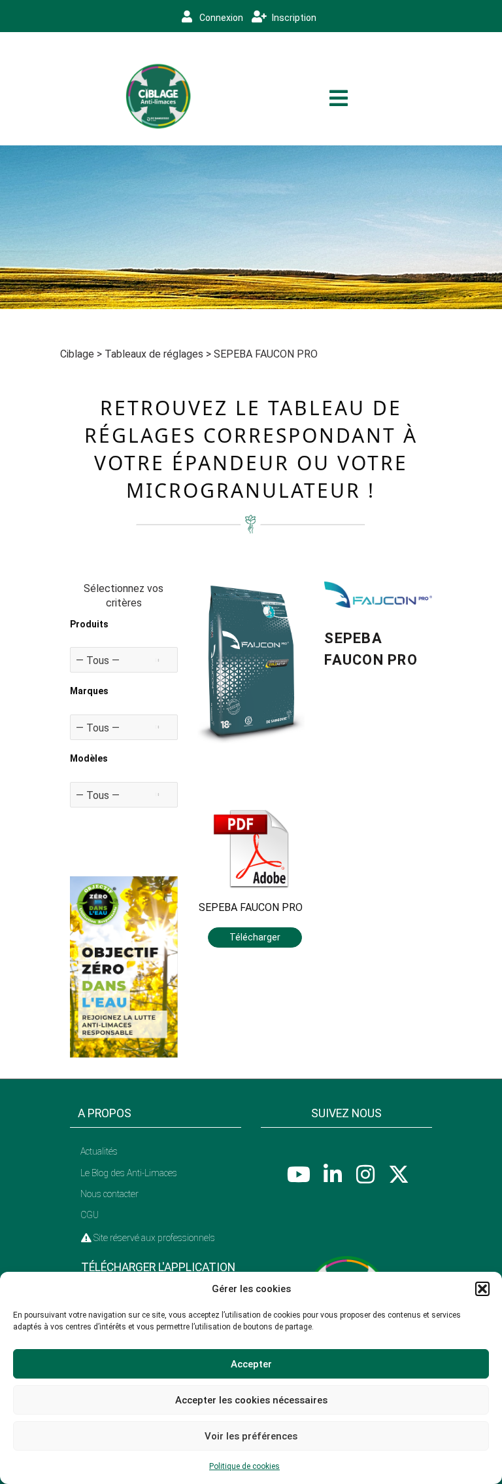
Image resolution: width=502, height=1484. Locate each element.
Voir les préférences (251, 1436)
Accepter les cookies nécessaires (251, 1400)
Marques (89, 691)
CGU (89, 1215)
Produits (89, 624)
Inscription (293, 17)
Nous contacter (109, 1194)
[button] (482, 1288)
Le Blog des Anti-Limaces (128, 1173)
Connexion (220, 17)
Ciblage (77, 354)
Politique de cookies (244, 1466)
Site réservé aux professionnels (153, 1238)
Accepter (251, 1364)
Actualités (99, 1151)
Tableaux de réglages (154, 354)
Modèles (89, 758)
